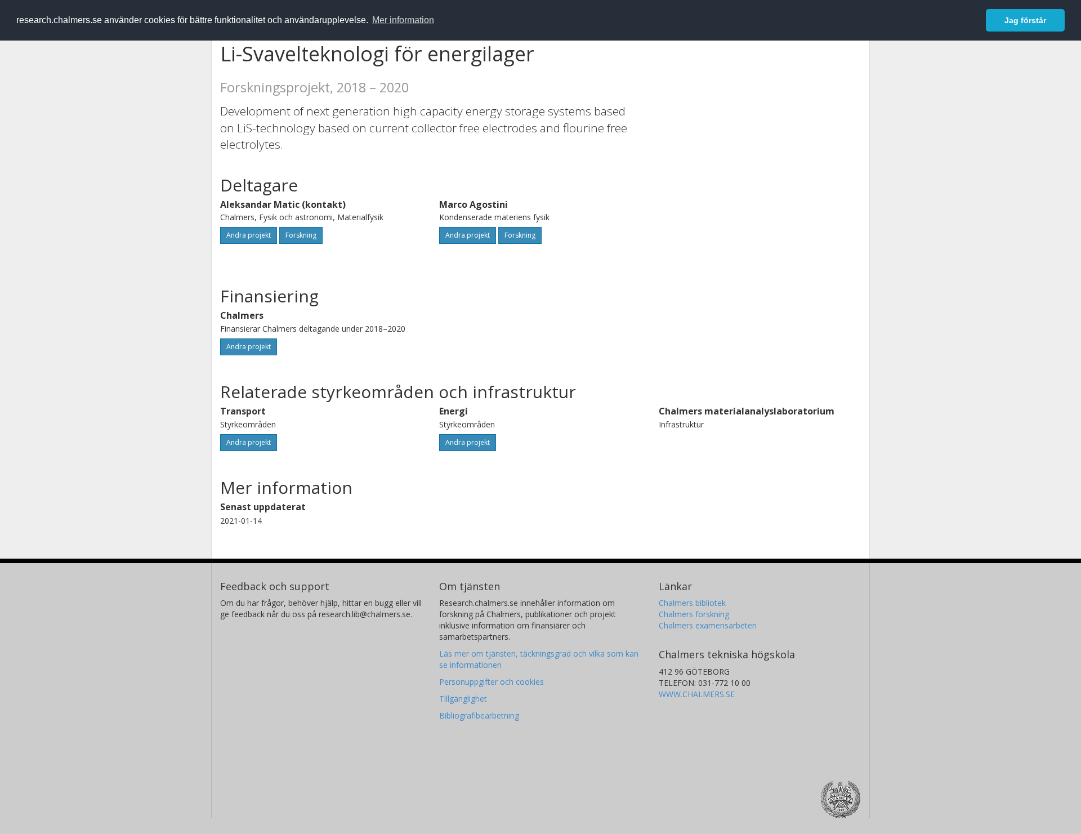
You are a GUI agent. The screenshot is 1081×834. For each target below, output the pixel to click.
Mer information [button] (403, 20)
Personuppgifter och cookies (491, 681)
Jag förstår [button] (1025, 20)
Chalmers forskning (694, 614)
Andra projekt (248, 235)
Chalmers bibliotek (692, 602)
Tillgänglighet (463, 698)
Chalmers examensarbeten (708, 625)
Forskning (300, 235)
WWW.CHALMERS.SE (697, 694)
